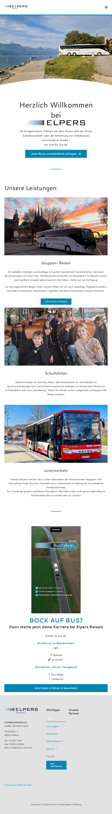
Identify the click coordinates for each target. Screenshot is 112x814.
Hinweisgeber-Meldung (69, 804)
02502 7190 (15, 740)
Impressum (36, 804)
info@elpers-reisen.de (21, 747)
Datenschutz (50, 804)
